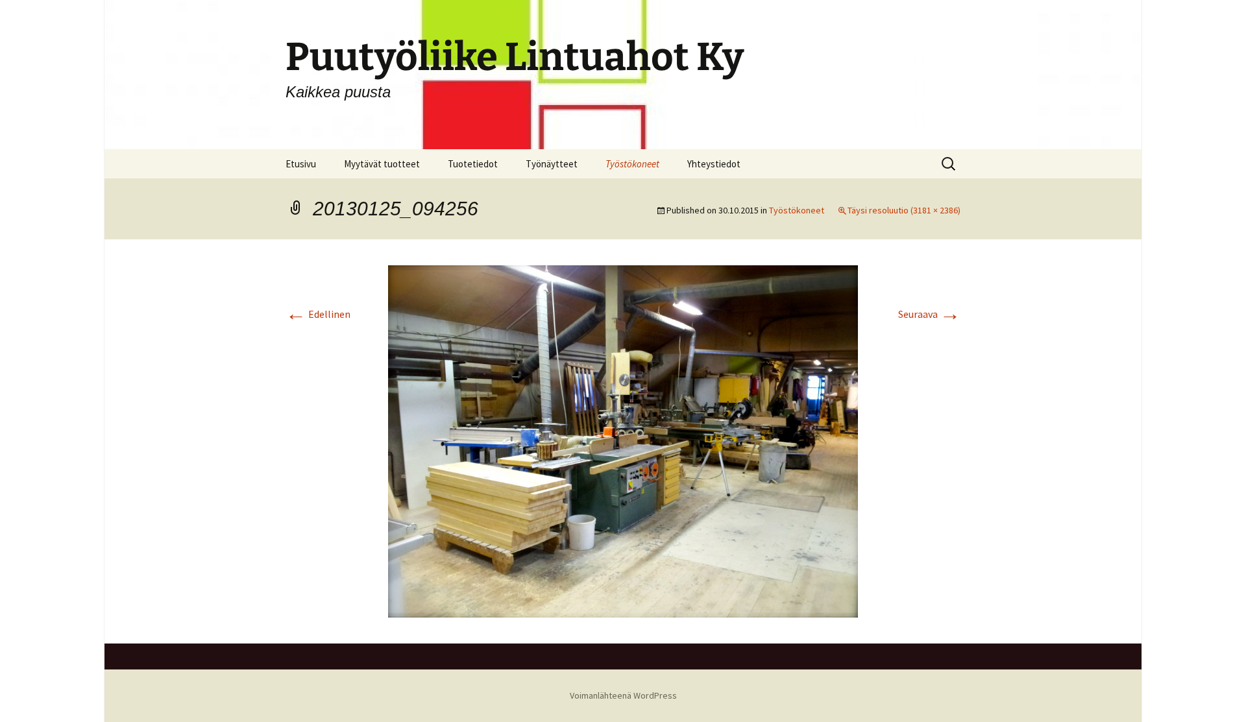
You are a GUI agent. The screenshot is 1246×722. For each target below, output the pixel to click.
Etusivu (301, 164)
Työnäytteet (552, 164)
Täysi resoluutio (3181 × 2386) (904, 210)
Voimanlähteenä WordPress (623, 695)
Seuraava (929, 313)
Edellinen (318, 313)
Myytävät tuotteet (382, 164)
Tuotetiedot (473, 164)
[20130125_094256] (623, 439)
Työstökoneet (632, 164)
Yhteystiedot (713, 164)
